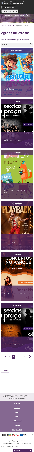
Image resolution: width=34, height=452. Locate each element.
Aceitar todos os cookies (10, 11)
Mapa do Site (23, 395)
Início (2, 26)
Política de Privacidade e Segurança (20, 397)
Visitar (10, 26)
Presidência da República (22, 440)
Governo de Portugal (8, 440)
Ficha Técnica (5, 397)
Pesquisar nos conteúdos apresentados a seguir (15, 40)
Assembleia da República (16, 442)
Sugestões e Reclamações (11, 395)
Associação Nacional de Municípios (12, 443)
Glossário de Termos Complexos (16, 398)
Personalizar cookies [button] (9, 7)
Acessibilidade (27, 443)
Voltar (6, 371)
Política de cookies (17, 4)
